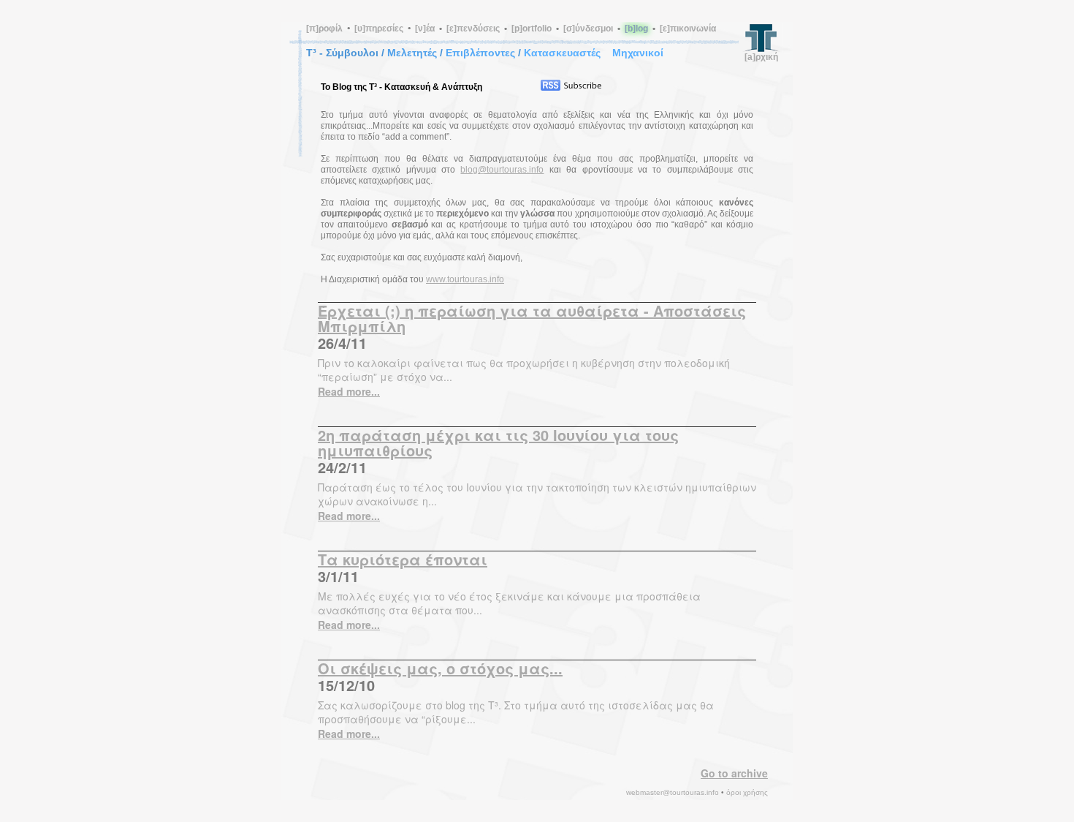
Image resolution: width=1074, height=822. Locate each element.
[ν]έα (425, 28)
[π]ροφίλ (324, 28)
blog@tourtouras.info (502, 170)
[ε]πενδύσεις (473, 28)
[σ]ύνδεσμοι (588, 28)
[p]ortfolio (531, 28)
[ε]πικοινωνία (688, 28)
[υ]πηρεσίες (378, 28)
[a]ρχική (761, 57)
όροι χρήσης (747, 792)
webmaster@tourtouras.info (672, 792)
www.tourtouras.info (465, 279)
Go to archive (734, 773)
